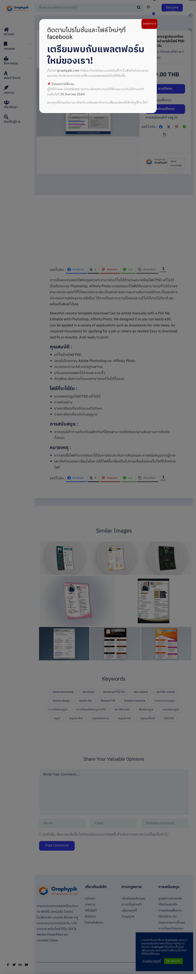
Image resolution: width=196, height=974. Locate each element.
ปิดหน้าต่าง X (149, 24)
